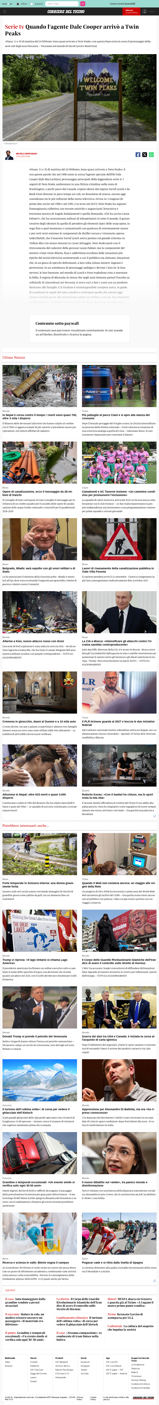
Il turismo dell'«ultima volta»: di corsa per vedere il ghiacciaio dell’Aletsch (79, 1321)
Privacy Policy (80, 1398)
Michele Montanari (26, 153)
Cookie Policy (93, 1398)
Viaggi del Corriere (38, 1373)
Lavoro (33, 1377)
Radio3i (134, 1372)
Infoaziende (60, 1377)
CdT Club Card (36, 1370)
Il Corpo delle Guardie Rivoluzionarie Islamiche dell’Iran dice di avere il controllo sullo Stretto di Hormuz (79, 1304)
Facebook (85, 1362)
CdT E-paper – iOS (114, 1370)
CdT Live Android (113, 1366)
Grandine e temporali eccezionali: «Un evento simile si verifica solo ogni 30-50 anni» (26, 1336)
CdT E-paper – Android (116, 1373)
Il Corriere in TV (62, 1373)
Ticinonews (136, 1376)
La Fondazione (137, 1364)
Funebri (33, 1381)
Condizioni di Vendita (140, 1388)
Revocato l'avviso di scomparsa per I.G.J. (125, 1316)
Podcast (8, 1366)
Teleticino (135, 1368)
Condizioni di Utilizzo (140, 1384)
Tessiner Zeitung (138, 1380)
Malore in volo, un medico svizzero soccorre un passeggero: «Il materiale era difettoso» (24, 1319)
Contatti (34, 1362)
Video (7, 1362)
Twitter (84, 1370)
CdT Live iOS (112, 1362)
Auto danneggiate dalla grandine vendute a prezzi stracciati (25, 1302)
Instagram (85, 1366)
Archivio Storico (62, 1366)
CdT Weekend (61, 1362)
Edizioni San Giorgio (64, 1370)
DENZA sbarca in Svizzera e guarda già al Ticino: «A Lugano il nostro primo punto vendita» (130, 1302)
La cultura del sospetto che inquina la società (130, 1328)
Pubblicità (34, 1366)
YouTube (85, 1373)
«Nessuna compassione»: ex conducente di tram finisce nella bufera (79, 1336)
